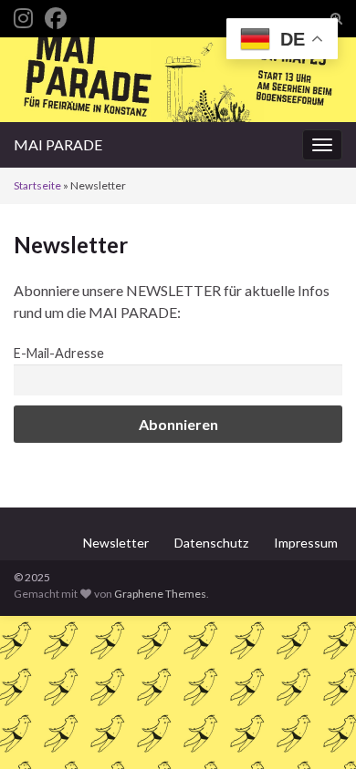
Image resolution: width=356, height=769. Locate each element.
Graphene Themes (160, 593)
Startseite (37, 185)
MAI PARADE (58, 144)
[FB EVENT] (56, 15)
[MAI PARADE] (23, 15)
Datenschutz (211, 542)
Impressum (306, 542)
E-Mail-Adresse (59, 353)
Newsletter (116, 542)
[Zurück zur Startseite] (178, 79)
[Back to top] (315, 728)
